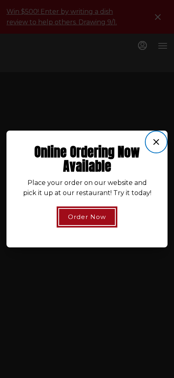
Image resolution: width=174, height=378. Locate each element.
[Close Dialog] (156, 142)
